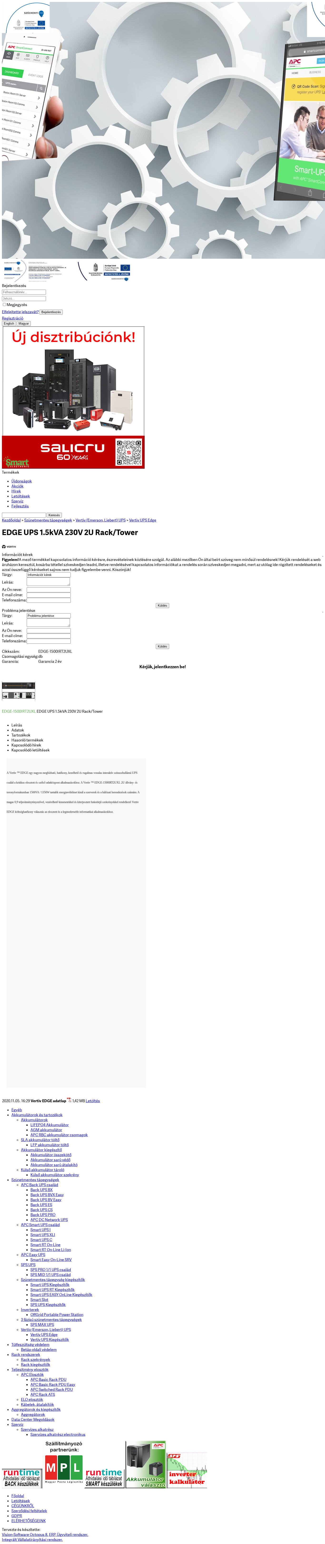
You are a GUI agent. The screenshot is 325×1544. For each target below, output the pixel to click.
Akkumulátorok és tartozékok (37, 1114)
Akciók (17, 486)
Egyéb (16, 1109)
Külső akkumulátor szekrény (54, 1174)
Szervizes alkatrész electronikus (57, 1434)
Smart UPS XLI (42, 1234)
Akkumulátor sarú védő (50, 1159)
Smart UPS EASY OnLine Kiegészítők (61, 1294)
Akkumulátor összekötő (50, 1154)
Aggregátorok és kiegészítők (36, 1409)
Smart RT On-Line (45, 1244)
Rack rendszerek (25, 1354)
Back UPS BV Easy (45, 1199)
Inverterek (30, 1309)
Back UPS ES (41, 1204)
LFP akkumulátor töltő (49, 1144)
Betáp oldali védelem (39, 1349)
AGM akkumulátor (46, 1129)
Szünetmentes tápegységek (35, 1179)
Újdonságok (21, 481)
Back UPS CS (41, 1209)
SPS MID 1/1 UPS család (50, 1274)
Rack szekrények (35, 1359)
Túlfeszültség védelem (30, 1344)
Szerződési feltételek (29, 1510)
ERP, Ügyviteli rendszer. (68, 1534)
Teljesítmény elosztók (30, 1369)
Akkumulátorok (34, 1119)
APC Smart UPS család (40, 1224)
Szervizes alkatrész (37, 1429)
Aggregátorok (33, 1414)
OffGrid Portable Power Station (56, 1314)
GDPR (16, 1515)
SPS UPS (28, 1264)
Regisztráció (12, 318)
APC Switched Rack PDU (51, 1389)
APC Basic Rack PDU (48, 1379)
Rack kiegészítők (35, 1364)
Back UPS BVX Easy (47, 1194)
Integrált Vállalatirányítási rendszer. (32, 1539)
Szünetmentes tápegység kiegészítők (53, 1279)
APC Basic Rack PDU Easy (52, 1384)
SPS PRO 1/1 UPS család (50, 1269)
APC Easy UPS (33, 1254)
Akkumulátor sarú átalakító (54, 1164)
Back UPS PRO (42, 1214)
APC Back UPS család (39, 1184)
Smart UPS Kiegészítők (49, 1284)
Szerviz (17, 501)
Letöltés (93, 1100)
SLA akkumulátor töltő (40, 1139)
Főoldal (17, 1495)
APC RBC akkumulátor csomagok (59, 1134)
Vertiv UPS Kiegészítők (49, 1339)
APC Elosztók (32, 1374)
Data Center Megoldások (32, 1419)
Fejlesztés (20, 506)
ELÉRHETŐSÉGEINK (28, 1520)
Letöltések (20, 496)
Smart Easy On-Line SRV (51, 1259)
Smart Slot (39, 1299)
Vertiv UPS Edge (44, 1334)
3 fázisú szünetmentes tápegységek (51, 1319)
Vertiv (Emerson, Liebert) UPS (46, 1329)
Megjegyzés (17, 304)
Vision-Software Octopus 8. (25, 1534)
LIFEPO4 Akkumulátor (49, 1124)
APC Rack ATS (42, 1394)
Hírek (16, 491)
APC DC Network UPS (49, 1219)
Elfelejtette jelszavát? (20, 311)
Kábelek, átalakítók (37, 1404)
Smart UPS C (41, 1239)
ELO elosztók (32, 1399)
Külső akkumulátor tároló (42, 1169)
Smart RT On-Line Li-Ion (50, 1249)
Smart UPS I (40, 1229)
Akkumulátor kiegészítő (41, 1149)
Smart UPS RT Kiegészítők (52, 1289)
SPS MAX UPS (42, 1324)
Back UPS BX (41, 1189)
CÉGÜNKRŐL (22, 1505)
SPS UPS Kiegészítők (48, 1304)
